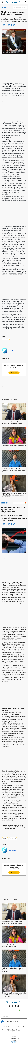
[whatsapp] (4, 25)
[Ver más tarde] (1, 25)
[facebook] (6, 25)
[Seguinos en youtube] (12, 1006)
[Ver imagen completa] (25, 31)
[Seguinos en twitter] (10, 1006)
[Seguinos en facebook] (18, 1006)
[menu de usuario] (25, 2)
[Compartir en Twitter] (9, 25)
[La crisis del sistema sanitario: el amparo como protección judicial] (14, 411)
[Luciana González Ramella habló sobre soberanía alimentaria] (14, 435)
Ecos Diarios (12, 351)
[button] (14, 52)
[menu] (2, 2)
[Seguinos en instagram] (15, 1006)
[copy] (14, 25)
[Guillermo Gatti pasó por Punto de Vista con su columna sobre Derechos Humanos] (14, 458)
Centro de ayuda (14, 1034)
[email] (11, 25)
